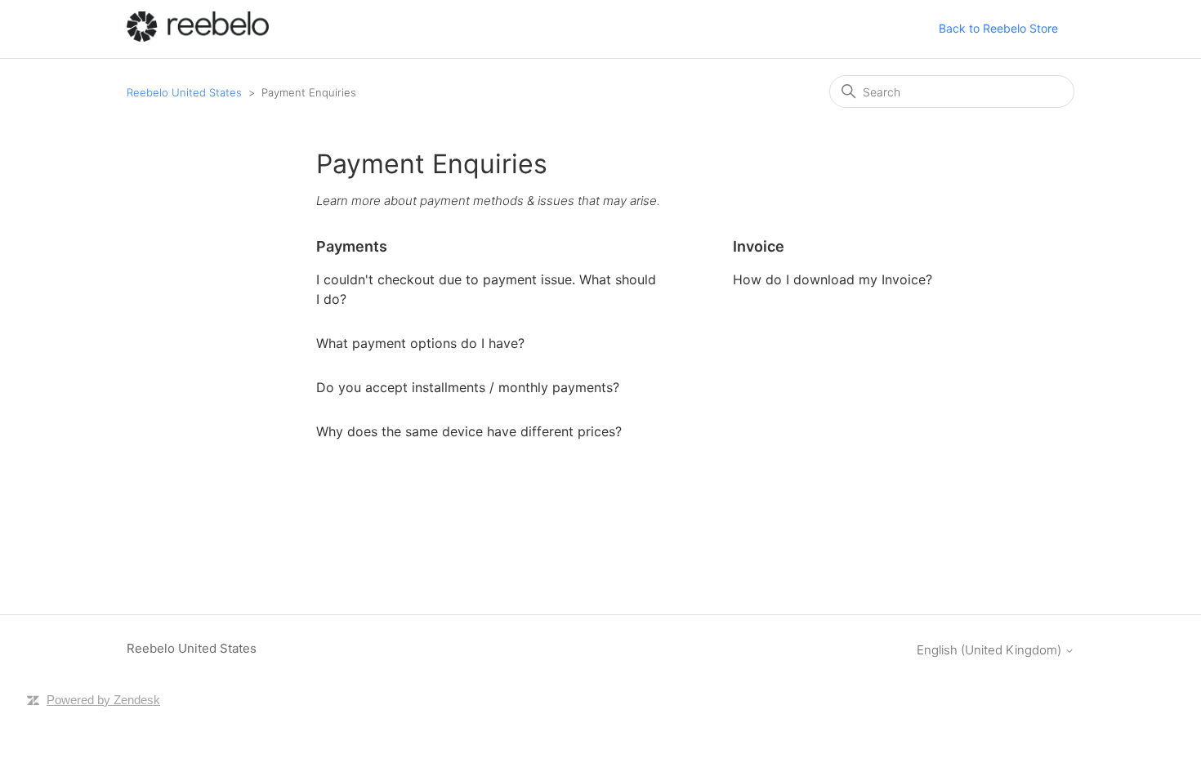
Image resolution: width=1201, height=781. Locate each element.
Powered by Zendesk (103, 700)
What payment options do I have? (420, 343)
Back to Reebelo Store (998, 28)
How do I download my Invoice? (832, 279)
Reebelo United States (184, 92)
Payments (351, 246)
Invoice (758, 246)
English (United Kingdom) (991, 650)
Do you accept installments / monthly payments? (467, 387)
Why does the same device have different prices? (469, 431)
